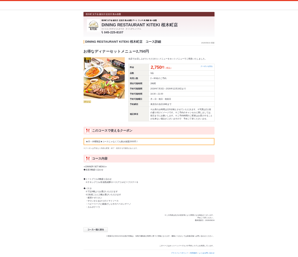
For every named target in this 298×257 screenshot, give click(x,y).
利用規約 (193, 253)
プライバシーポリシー (179, 253)
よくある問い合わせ (207, 253)
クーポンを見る (207, 66)
